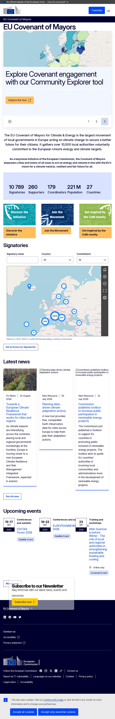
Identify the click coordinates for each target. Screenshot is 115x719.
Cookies (70, 676)
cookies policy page (53, 699)
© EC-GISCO (22, 339)
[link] (29, 287)
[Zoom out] (104, 283)
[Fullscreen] (104, 290)
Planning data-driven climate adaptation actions (54, 407)
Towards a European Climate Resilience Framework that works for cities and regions (18, 412)
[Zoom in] (104, 276)
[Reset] (104, 269)
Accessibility (26, 682)
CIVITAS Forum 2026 (24, 530)
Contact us (72, 670)
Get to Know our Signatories (21, 347)
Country (46, 254)
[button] (55, 316)
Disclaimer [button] (68, 339)
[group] (54, 301)
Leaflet (32, 339)
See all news (12, 496)
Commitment (84, 254)
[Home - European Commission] (11, 10)
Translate (96, 10)
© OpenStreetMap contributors (49, 339)
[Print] (104, 297)
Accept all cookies (23, 711)
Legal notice (9, 682)
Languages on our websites (47, 676)
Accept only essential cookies (58, 711)
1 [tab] (88, 121)
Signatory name (15, 254)
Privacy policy (86, 676)
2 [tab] (96, 121)
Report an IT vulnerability (16, 676)
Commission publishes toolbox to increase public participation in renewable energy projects (90, 412)
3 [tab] (104, 121)
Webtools (11, 339)
